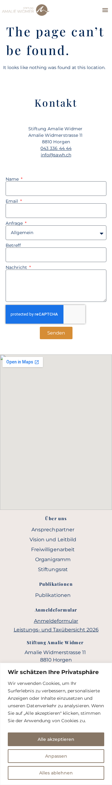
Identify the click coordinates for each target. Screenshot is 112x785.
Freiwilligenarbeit (53, 549)
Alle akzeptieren (56, 739)
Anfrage (15, 223)
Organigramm (53, 559)
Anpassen (56, 756)
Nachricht (17, 267)
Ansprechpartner (52, 530)
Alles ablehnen (56, 773)
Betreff (13, 245)
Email (12, 201)
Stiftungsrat (53, 569)
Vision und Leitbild (53, 540)
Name (13, 179)
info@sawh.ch (56, 155)
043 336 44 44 (56, 148)
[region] (56, 724)
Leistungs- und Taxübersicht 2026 (56, 630)
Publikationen (53, 595)
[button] (105, 10)
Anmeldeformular (56, 621)
